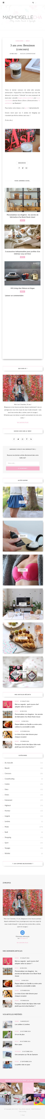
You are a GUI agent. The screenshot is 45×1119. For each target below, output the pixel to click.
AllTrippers (23, 938)
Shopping (8, 837)
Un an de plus (19, 1034)
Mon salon (18, 1044)
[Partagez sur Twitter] (22, 168)
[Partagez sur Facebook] (19, 168)
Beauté (7, 768)
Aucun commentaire (27, 53)
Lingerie (7, 816)
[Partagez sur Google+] (26, 168)
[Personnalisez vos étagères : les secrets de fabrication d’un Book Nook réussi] (22, 200)
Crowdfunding (9, 779)
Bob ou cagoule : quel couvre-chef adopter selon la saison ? (27, 705)
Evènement (8, 800)
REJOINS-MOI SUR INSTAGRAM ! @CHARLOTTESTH (22, 1080)
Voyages (7, 848)
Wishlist (7, 853)
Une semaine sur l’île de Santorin (26, 1054)
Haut (23, 1115)
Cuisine (17, 721)
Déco (28, 41)
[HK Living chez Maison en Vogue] (22, 273)
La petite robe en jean (22, 1064)
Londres (7, 821)
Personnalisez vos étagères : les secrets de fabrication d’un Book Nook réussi (29, 715)
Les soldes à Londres (22, 1024)
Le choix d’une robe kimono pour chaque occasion (26, 735)
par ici (26, 108)
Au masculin (9, 763)
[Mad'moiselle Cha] (22, 18)
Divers (7, 795)
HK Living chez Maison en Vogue (23, 288)
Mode (17, 701)
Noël (6, 832)
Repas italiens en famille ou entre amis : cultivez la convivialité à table (28, 725)
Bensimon (22, 163)
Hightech (8, 805)
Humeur (7, 811)
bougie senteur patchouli (25, 98)
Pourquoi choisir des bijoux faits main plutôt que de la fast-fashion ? (28, 746)
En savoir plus (22, 422)
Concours (19, 41)
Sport (6, 843)
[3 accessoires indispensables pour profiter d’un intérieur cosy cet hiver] (22, 237)
